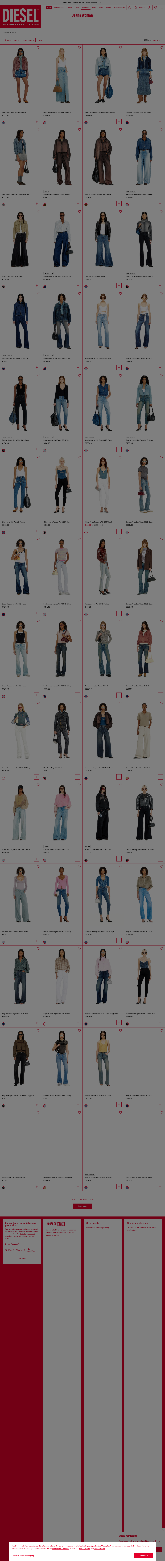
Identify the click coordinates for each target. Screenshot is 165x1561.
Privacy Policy (84, 1548)
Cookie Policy (99, 1548)
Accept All (143, 1556)
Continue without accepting (23, 1556)
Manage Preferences (60, 1548)
